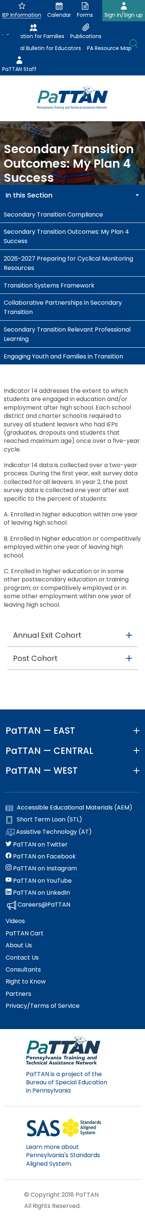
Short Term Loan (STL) (49, 819)
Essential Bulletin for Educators (41, 48)
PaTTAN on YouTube (42, 881)
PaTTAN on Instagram (44, 868)
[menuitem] (72, 214)
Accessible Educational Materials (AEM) (74, 808)
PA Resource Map (109, 48)
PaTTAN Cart (25, 933)
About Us (19, 945)
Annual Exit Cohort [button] (47, 635)
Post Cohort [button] (35, 658)
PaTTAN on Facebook (44, 856)
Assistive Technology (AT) (53, 832)
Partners (18, 994)
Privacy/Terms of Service (43, 1006)
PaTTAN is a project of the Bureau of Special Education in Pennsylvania (66, 1082)
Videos (15, 921)
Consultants (23, 970)
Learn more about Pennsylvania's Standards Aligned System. (63, 1155)
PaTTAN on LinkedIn (41, 893)
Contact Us (22, 958)
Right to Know (26, 982)
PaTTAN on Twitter (40, 845)
